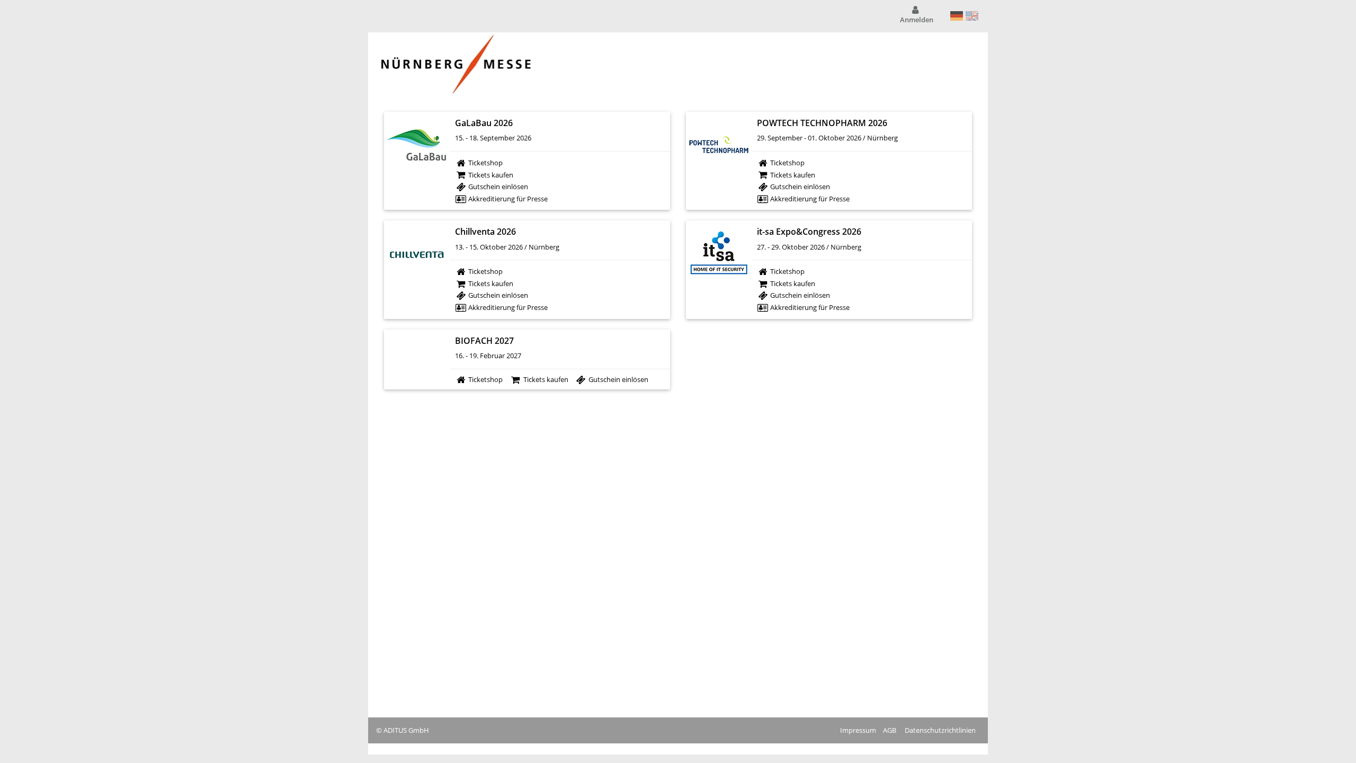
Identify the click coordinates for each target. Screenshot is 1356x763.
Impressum (858, 730)
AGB (889, 730)
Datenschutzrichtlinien (940, 730)
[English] (972, 16)
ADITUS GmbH (406, 730)
